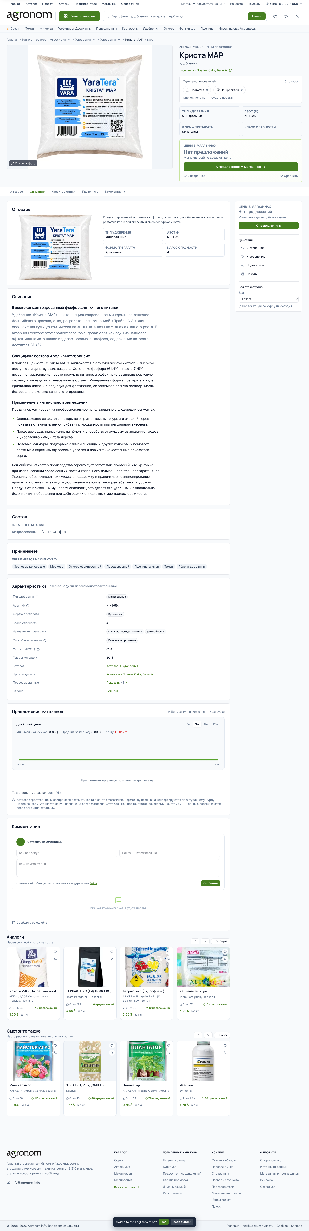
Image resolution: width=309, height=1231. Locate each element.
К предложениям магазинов (238, 167)
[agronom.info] (29, 16)
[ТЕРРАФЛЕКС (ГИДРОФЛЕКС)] (90, 967)
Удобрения (151, 28)
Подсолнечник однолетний (182, 1173)
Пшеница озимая (147, 566)
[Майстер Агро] (33, 1061)
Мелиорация (123, 1180)
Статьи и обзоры (224, 1160)
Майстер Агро (20, 1085)
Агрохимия (58, 39)
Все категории (124, 1187)
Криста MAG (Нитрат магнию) (32, 991)
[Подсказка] (37, 597)
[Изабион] (203, 1061)
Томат (29, 28)
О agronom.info (270, 1160)
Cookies (282, 1225)
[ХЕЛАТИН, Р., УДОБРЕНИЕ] (90, 1061)
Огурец (169, 28)
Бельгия (112, 691)
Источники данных (273, 1166)
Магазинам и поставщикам (280, 1173)
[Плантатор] (146, 1061)
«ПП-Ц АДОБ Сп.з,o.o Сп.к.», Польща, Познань (29, 998)
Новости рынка (223, 1166)
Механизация (123, 1173)
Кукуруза (46, 28)
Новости (48, 3)
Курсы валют (221, 1199)
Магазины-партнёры (226, 1193)
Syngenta (186, 1090)
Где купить (90, 191)
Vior (59, 792)
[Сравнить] (55, 959)
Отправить (210, 883)
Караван (71, 1090)
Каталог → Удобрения (122, 666)
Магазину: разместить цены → (203, 3)
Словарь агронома (225, 1180)
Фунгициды (187, 28)
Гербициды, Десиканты (74, 28)
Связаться (267, 1186)
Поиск (216, 1206)
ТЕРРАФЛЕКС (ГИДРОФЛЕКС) (89, 991)
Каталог (31, 3)
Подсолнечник (106, 28)
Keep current (182, 1221)
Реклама (236, 3)
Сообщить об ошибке (32, 922)
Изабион (186, 1085)
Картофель (130, 28)
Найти (256, 16)
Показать (115, 682)
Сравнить (291, 176)
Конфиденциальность (258, 1225)
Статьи (64, 3)
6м (206, 724)
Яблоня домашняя (192, 566)
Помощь (254, 3)
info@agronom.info (26, 1182)
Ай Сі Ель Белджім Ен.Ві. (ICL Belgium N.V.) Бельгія (142, 998)
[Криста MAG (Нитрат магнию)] (33, 967)
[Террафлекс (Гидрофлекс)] (146, 967)
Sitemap (296, 1225)
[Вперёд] (205, 941)
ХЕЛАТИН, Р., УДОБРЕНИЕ (86, 1085)
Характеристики (63, 191)
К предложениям (268, 225)
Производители (85, 3)
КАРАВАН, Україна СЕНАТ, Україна (32, 1090)
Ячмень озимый (174, 1186)
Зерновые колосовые (29, 566)
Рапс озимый (172, 1193)
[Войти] (297, 16)
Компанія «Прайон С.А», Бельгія (129, 674)
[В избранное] (55, 952)
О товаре (16, 191)
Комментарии (115, 191)
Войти (93, 883)
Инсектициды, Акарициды (237, 28)
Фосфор (59, 532)
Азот (45, 532)
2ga (51, 792)
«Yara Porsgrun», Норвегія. (84, 997)
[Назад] (195, 941)
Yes (163, 1221)
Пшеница (207, 28)
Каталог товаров (34, 39)
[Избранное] (275, 16)
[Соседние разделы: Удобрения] (94, 39)
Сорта (118, 1160)
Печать (252, 274)
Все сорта (220, 941)
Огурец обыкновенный (85, 566)
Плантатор (131, 1085)
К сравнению (256, 256)
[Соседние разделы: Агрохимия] (68, 39)
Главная (15, 3)
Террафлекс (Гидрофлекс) (143, 991)
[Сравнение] (286, 16)
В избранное (196, 176)
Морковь (56, 566)
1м (188, 724)
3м (197, 724)
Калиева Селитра (193, 991)
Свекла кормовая (176, 1180)
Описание (37, 191)
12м (215, 724)
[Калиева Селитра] (203, 967)
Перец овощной (118, 566)
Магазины (109, 3)
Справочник (130, 3)
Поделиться (255, 265)
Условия (233, 1225)
